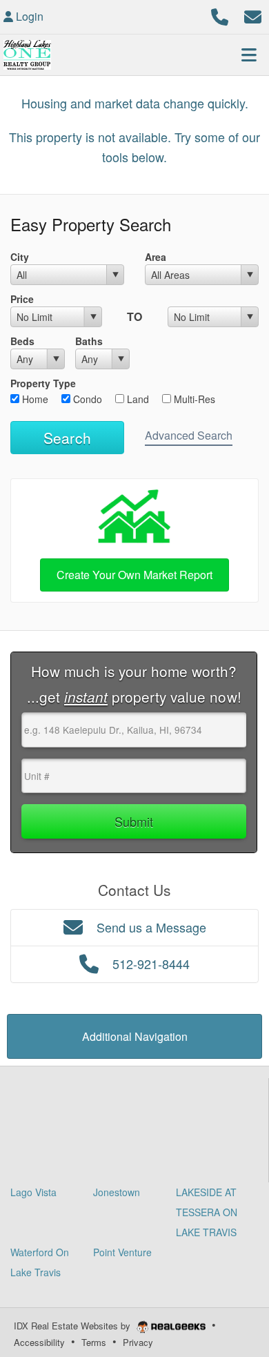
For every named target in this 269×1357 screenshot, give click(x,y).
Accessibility (39, 1342)
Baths (89, 341)
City (19, 257)
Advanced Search (188, 435)
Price (22, 299)
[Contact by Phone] (219, 15)
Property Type (43, 383)
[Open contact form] (252, 15)
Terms (93, 1342)
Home (33, 399)
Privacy (138, 1342)
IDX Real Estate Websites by (73, 1325)
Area (155, 257)
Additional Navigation (135, 1036)
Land (136, 399)
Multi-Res (193, 399)
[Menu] (249, 54)
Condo (86, 399)
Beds (22, 341)
